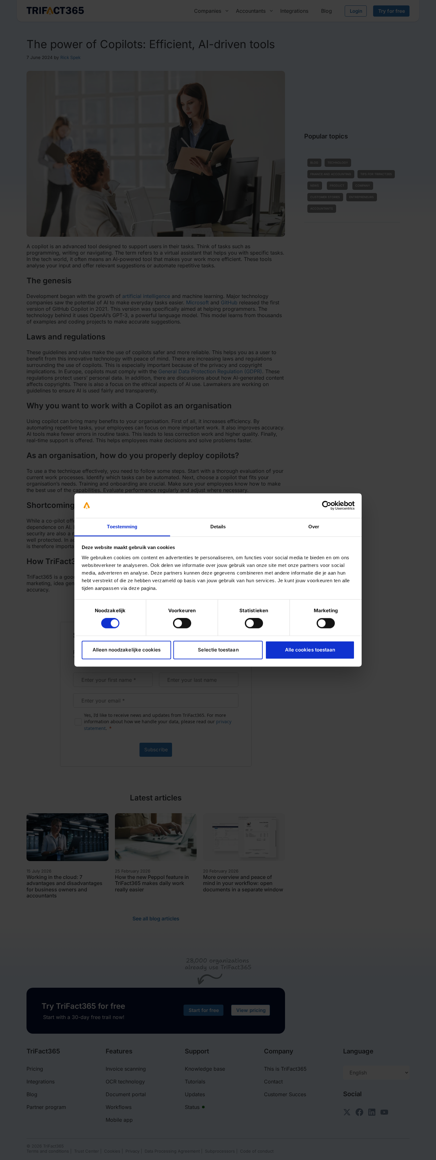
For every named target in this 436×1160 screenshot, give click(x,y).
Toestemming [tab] (122, 526)
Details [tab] (218, 526)
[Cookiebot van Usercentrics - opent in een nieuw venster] (327, 505)
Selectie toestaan (218, 650)
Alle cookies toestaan (310, 650)
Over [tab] (313, 526)
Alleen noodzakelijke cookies (127, 650)
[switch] (182, 623)
